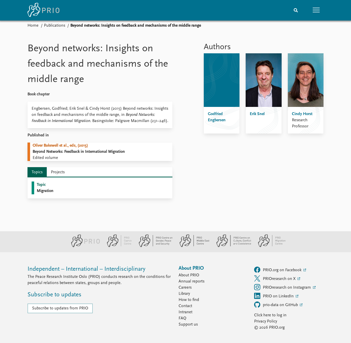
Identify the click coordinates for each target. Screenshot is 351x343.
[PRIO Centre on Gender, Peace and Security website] (153, 246)
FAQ (182, 318)
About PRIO (189, 275)
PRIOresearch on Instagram (287, 288)
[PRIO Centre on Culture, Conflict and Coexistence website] (232, 246)
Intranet (185, 312)
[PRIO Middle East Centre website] (192, 246)
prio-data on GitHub (281, 305)
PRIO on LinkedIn (279, 296)
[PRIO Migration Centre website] (269, 246)
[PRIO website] (83, 246)
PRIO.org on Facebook (282, 270)
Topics (37, 172)
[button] (316, 10)
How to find (189, 300)
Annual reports (192, 281)
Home (33, 26)
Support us (188, 324)
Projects (58, 172)
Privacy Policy (265, 321)
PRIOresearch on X (280, 279)
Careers (185, 288)
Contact (185, 306)
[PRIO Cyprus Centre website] (117, 246)
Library (184, 294)
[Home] (43, 10)
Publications (54, 26)
